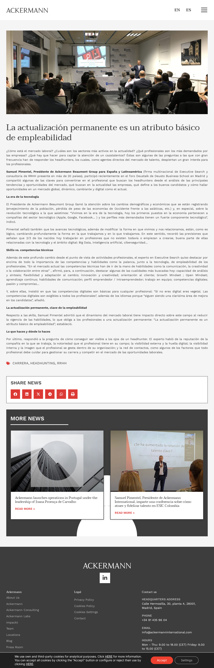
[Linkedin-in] (105, 578)
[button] (204, 10)
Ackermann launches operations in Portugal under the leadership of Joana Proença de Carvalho (56, 500)
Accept (162, 660)
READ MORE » (25, 508)
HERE (108, 656)
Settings (186, 660)
